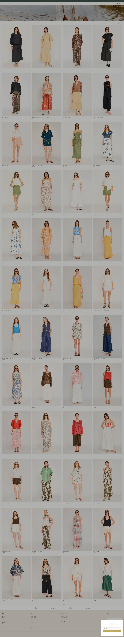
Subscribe (112, 631)
